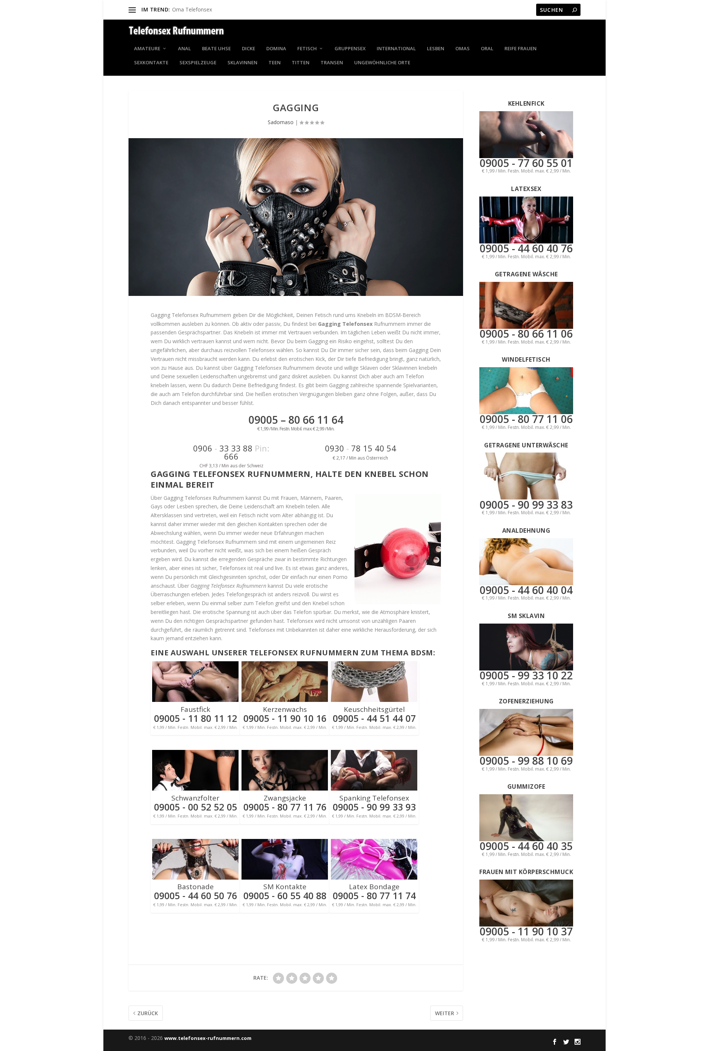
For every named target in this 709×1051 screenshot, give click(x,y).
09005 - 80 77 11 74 (374, 895)
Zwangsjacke (285, 798)
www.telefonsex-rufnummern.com (207, 1038)
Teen (274, 63)
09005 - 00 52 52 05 (195, 807)
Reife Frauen (520, 49)
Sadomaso (281, 122)
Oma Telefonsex (192, 9)
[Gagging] (296, 217)
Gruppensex (350, 49)
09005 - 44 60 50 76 (195, 895)
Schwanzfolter (195, 798)
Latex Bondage (374, 886)
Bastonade (195, 886)
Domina (276, 49)
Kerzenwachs (285, 709)
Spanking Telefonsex (374, 798)
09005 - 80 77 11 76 (284, 807)
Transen (332, 63)
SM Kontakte (284, 886)
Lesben (435, 49)
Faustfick (195, 709)
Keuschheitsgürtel (374, 709)
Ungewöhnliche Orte (382, 63)
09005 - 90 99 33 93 (374, 807)
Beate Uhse (216, 49)
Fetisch (307, 49)
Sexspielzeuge (197, 63)
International (396, 49)
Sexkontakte (151, 63)
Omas (462, 49)
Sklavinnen (242, 63)
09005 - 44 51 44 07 (374, 718)
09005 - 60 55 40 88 (284, 895)
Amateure (147, 49)
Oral (487, 49)
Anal (184, 49)
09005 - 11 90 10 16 (284, 718)
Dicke (248, 49)
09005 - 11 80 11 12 (195, 718)
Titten (300, 63)
